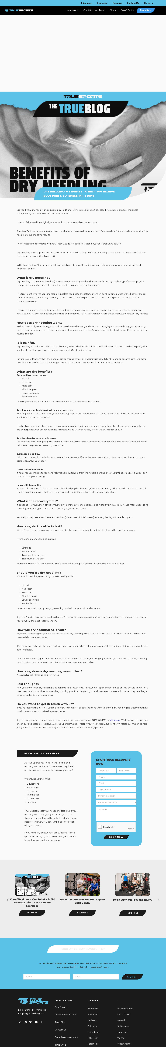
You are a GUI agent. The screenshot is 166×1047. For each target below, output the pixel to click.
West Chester (124, 1044)
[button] (72, 11)
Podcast (117, 3)
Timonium (122, 1032)
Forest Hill (93, 1044)
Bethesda (93, 1020)
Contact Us (133, 3)
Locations (71, 10)
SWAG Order (127, 10)
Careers (148, 3)
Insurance (102, 3)
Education (86, 3)
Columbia (93, 1026)
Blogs (113, 10)
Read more (32, 913)
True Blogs (60, 1022)
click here (115, 720)
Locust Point (123, 1014)
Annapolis (93, 1008)
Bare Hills (92, 1014)
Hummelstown (125, 1008)
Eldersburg (93, 1032)
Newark (121, 1020)
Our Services (61, 1007)
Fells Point (93, 1038)
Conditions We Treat (94, 10)
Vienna (121, 1038)
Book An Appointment (66, 1037)
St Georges (123, 1026)
